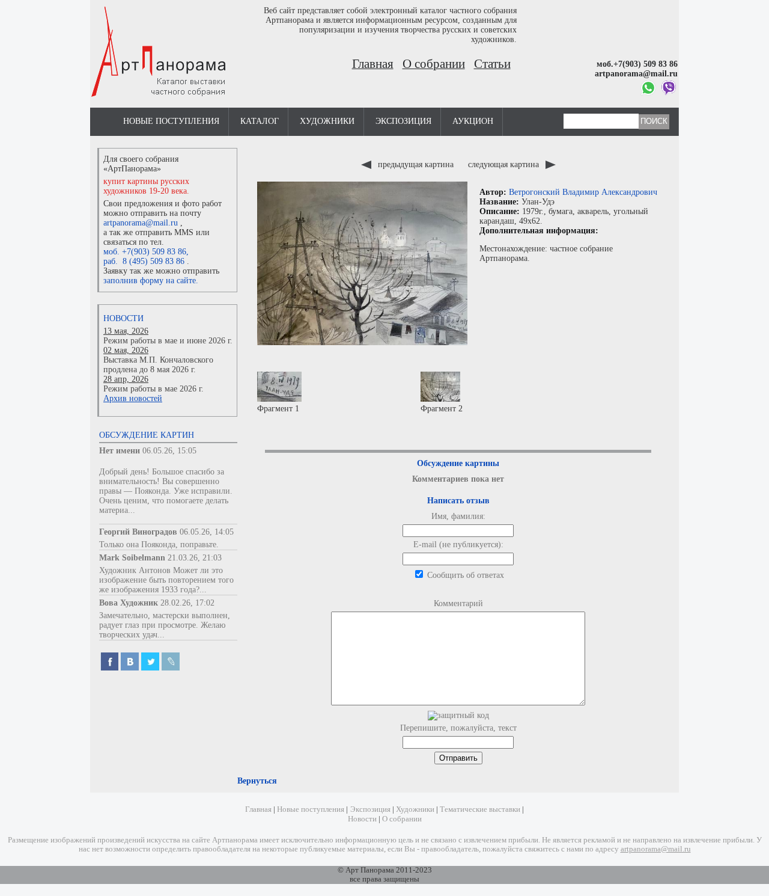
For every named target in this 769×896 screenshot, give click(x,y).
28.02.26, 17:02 (187, 602)
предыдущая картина (415, 164)
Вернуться (257, 780)
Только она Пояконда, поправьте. (159, 544)
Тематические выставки (480, 809)
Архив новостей (132, 398)
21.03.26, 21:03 (195, 557)
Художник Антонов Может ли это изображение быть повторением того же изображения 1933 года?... (166, 580)
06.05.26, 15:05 (169, 450)
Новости (123, 318)
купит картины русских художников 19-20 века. (146, 186)
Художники (327, 121)
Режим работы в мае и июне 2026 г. (168, 340)
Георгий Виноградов (138, 531)
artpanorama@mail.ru (140, 222)
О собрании (434, 64)
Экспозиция (403, 121)
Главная (373, 64)
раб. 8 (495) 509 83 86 (143, 261)
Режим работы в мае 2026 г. (153, 388)
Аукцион (472, 121)
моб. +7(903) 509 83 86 (144, 251)
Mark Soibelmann (132, 557)
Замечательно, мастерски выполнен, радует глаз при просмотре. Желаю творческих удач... (164, 625)
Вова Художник (128, 602)
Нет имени (119, 450)
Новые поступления (171, 121)
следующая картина (504, 164)
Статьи (492, 64)
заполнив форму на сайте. (150, 280)
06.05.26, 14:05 (207, 531)
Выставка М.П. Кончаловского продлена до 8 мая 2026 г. (158, 364)
